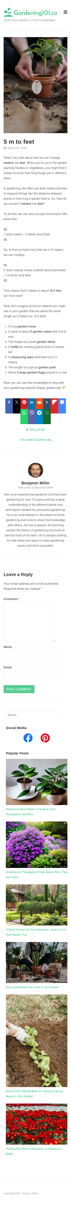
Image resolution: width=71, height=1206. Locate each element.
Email (8, 667)
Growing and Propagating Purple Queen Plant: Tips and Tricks (36, 874)
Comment (12, 599)
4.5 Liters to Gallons (33, 439)
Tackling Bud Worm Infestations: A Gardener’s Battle (33, 1151)
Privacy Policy (31, 1193)
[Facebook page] (28, 738)
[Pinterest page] (45, 738)
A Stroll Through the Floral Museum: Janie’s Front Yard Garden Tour (36, 932)
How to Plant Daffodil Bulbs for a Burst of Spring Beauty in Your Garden (34, 1093)
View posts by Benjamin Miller (35, 487)
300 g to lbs (37, 429)
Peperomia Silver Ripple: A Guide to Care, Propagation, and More (31, 811)
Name (8, 647)
